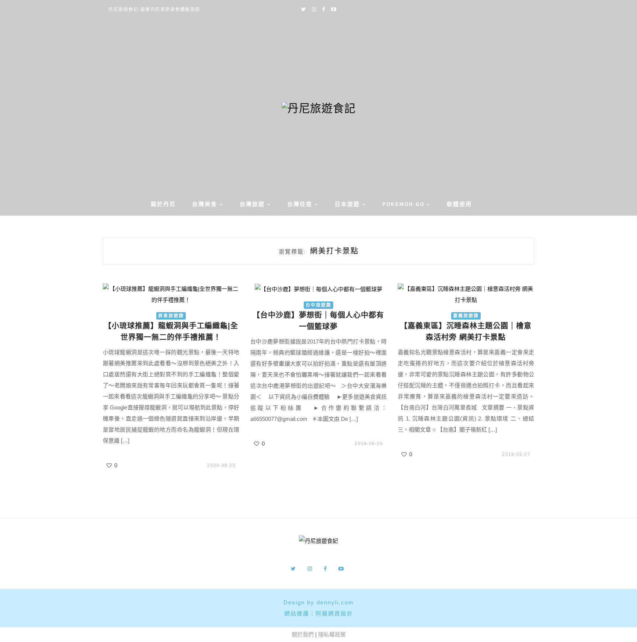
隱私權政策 (332, 634)
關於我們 (303, 634)
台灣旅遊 (252, 204)
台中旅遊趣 (318, 305)
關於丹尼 (163, 204)
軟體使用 (459, 204)
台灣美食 (204, 204)
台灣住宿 (299, 204)
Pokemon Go (403, 204)
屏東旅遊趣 (171, 315)
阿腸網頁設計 (334, 613)
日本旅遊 (347, 204)
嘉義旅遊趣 (466, 315)
